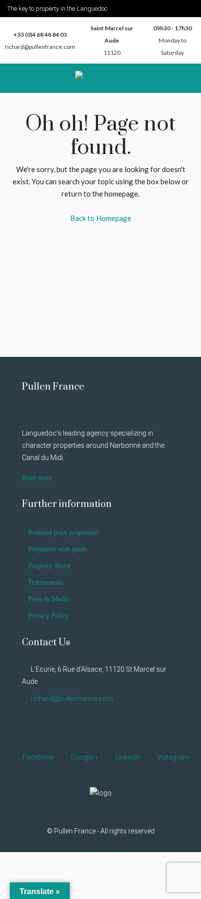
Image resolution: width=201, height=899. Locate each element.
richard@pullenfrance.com (40, 46)
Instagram (172, 757)
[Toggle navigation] (189, 8)
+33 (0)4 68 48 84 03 (40, 34)
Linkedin (127, 757)
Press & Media (48, 599)
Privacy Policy (48, 615)
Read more (37, 478)
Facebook (37, 757)
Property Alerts (49, 566)
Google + (84, 757)
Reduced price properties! (63, 532)
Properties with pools (57, 549)
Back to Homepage (100, 218)
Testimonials (45, 582)
